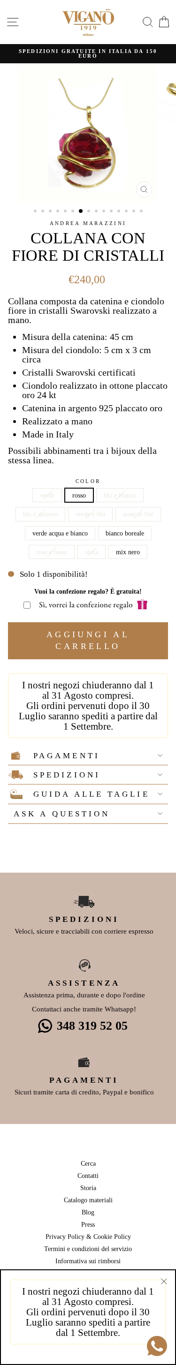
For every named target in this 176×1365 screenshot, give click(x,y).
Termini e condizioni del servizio (88, 1248)
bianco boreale (125, 533)
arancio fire (138, 514)
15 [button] (142, 212)
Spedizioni (66, 774)
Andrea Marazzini (88, 223)
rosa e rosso (51, 552)
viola (91, 552)
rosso (79, 495)
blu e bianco (120, 495)
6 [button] (73, 212)
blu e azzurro (40, 514)
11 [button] (112, 212)
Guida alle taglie (91, 794)
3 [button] (51, 212)
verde (47, 495)
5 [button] (66, 212)
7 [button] (81, 211)
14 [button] (134, 212)
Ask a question (62, 813)
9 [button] (97, 212)
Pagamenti (66, 755)
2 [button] (43, 212)
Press (88, 1224)
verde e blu (90, 514)
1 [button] (36, 212)
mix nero (128, 552)
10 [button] (104, 212)
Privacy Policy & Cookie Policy (88, 1236)
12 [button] (119, 212)
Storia (88, 1188)
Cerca (88, 1163)
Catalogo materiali (88, 1200)
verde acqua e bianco (60, 533)
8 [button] (89, 212)
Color (88, 481)
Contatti (88, 1175)
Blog (88, 1212)
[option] (88, 54)
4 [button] (58, 212)
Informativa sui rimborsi (88, 1261)
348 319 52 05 (92, 1026)
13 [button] (127, 212)
